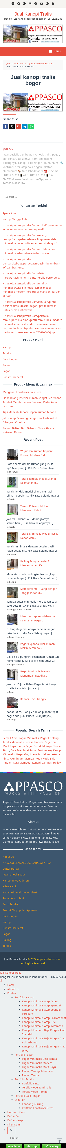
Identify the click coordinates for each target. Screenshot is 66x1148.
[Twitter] (18, 4)
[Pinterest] (24, 4)
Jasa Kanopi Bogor (14, 874)
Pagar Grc (22, 754)
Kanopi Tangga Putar (16, 219)
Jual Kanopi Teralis (15, 959)
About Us (8, 856)
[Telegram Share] (24, 126)
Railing (7, 365)
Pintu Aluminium (13, 758)
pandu (8, 148)
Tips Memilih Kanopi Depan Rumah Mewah (29, 412)
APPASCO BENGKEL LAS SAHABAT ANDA (27, 862)
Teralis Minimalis (13, 742)
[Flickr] (47, 4)
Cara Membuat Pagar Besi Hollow (31, 750)
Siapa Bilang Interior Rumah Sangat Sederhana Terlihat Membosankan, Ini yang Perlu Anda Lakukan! (32, 402)
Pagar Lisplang (49, 738)
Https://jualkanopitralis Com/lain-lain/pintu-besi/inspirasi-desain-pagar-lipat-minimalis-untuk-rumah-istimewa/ (30, 306)
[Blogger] (53, 4)
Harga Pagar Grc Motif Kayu (34, 746)
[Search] (11, 1130)
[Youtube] (41, 4)
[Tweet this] (12, 126)
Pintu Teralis (10, 904)
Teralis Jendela (34, 742)
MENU (57, 51)
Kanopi (7, 347)
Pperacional (10, 213)
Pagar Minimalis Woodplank (20, 892)
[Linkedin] (35, 4)
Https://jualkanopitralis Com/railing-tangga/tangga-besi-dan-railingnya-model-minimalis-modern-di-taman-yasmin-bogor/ (29, 239)
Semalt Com (10, 738)
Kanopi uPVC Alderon (16, 880)
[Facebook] (13, 4)
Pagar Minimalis (29, 738)
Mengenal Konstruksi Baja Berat (22, 392)
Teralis (7, 353)
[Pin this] (18, 126)
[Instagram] (30, 4)
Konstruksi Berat (13, 377)
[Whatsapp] (31, 126)
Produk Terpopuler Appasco (20, 910)
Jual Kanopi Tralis (33, 14)
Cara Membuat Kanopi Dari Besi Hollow (37, 762)
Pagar (6, 371)
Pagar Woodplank (13, 898)
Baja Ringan (10, 359)
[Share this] (5, 126)
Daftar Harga (11, 868)
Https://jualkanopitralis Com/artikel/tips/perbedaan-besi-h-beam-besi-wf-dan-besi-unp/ (31, 263)
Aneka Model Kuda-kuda (45, 754)
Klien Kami (9, 886)
